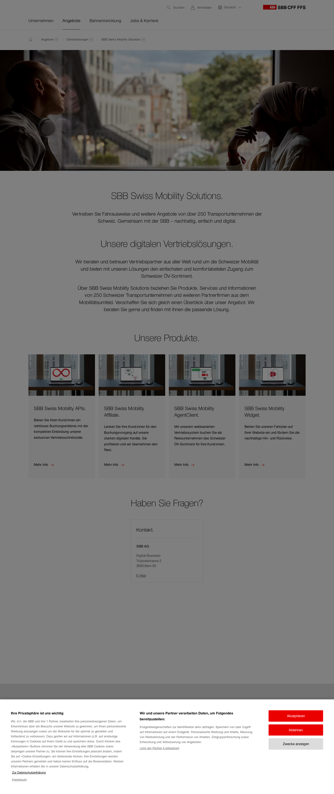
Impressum (19, 779)
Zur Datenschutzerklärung (29, 772)
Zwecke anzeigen (296, 744)
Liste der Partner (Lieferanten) (159, 748)
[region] (167, 746)
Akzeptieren (296, 716)
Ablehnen (296, 730)
